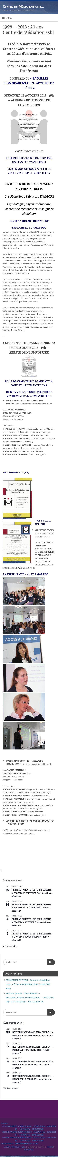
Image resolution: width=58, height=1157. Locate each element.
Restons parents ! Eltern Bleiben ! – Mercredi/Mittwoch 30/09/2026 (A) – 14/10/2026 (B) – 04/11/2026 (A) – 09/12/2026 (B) (30, 997)
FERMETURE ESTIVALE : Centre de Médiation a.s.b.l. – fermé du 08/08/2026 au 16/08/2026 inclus (28, 984)
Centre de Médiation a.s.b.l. (23, 6)
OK (50, 962)
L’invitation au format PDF (29, 221)
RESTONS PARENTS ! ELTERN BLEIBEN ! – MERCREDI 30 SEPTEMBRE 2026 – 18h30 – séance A (32, 893)
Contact (4, 1123)
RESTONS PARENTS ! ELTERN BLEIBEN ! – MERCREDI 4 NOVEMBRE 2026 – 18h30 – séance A (32, 922)
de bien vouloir (18, 168)
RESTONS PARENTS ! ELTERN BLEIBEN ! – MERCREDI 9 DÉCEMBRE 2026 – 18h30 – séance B (32, 936)
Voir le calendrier (10, 946)
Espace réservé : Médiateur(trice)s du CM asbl (19, 1143)
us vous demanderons (31, 162)
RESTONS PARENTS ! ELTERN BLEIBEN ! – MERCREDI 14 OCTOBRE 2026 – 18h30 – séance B (32, 907)
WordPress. (29, 1150)
